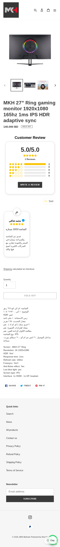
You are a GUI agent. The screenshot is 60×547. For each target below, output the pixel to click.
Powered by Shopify (39, 537)
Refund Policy (13, 454)
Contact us (11, 438)
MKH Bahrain (24, 537)
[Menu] (55, 10)
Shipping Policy (14, 462)
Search (9, 413)
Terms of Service (14, 470)
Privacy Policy (13, 446)
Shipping (7, 269)
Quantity (7, 279)
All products (12, 430)
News (9, 422)
